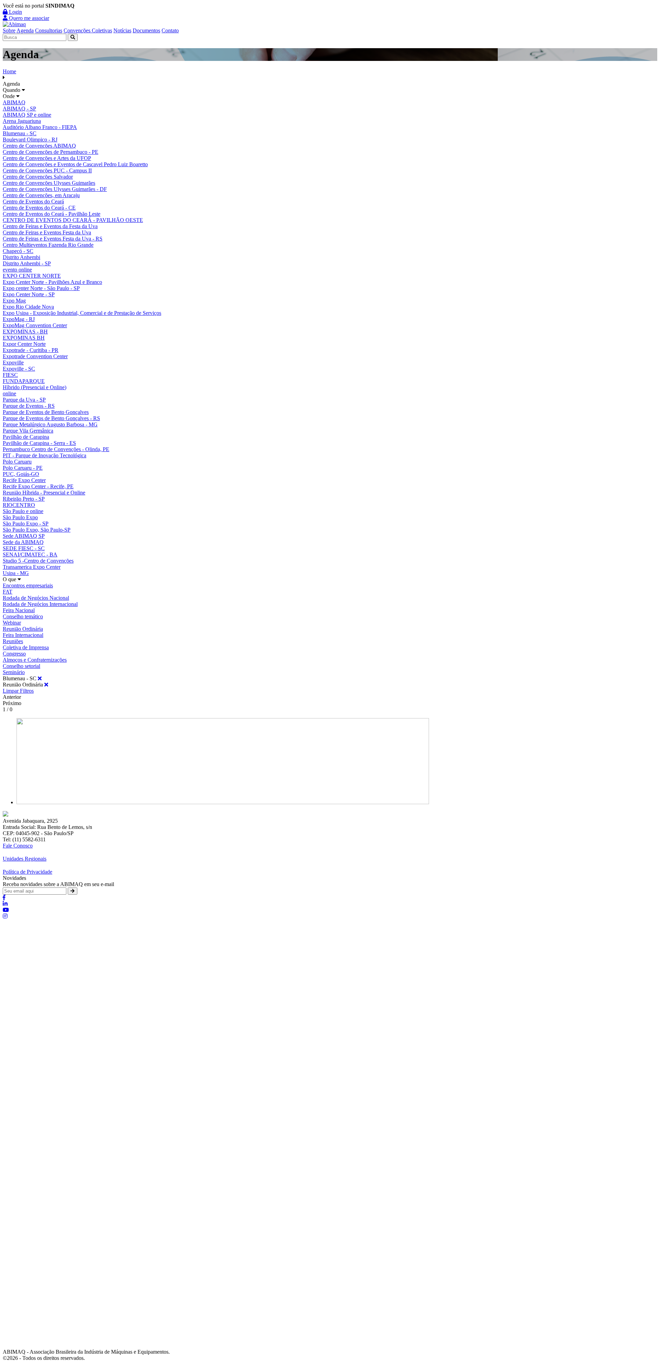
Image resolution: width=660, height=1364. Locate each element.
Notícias (122, 30)
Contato (170, 30)
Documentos (146, 30)
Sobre (9, 30)
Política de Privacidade (27, 872)
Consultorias (48, 30)
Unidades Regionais (24, 859)
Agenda (25, 30)
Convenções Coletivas (88, 30)
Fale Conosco (18, 846)
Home (9, 71)
